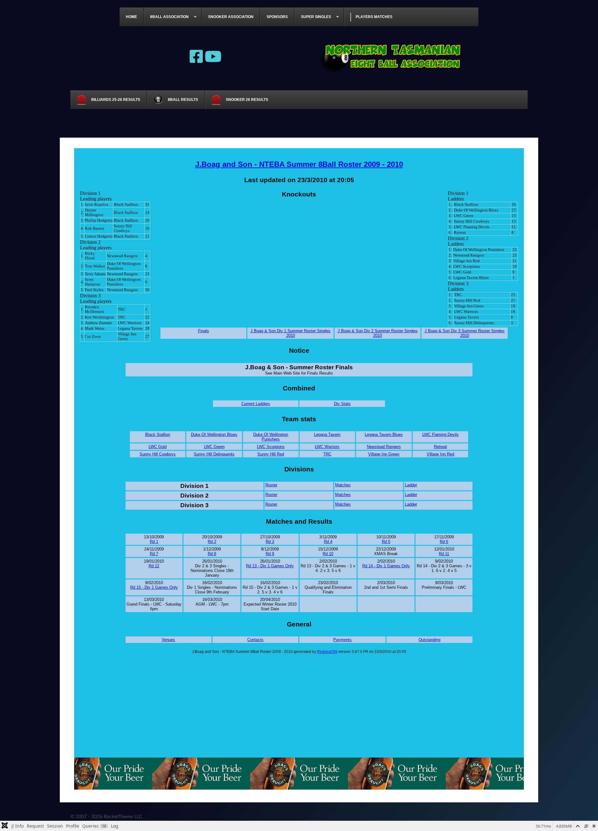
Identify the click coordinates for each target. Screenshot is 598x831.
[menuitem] (132, 16)
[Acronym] (392, 56)
